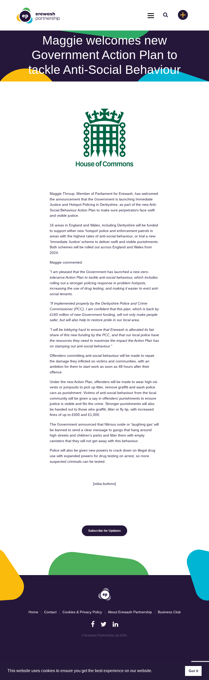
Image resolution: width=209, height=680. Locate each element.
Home (33, 612)
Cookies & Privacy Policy (82, 612)
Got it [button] (193, 671)
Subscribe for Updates (104, 531)
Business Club (169, 612)
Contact (50, 612)
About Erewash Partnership (130, 612)
